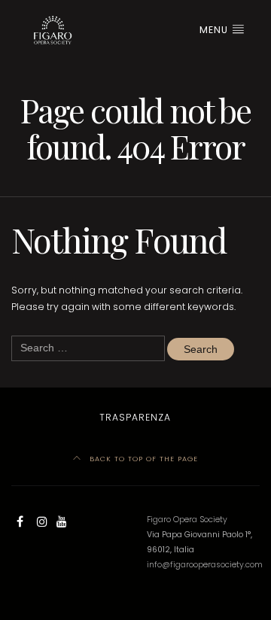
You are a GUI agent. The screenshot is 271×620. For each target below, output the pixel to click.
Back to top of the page (142, 458)
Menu (215, 29)
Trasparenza (135, 417)
